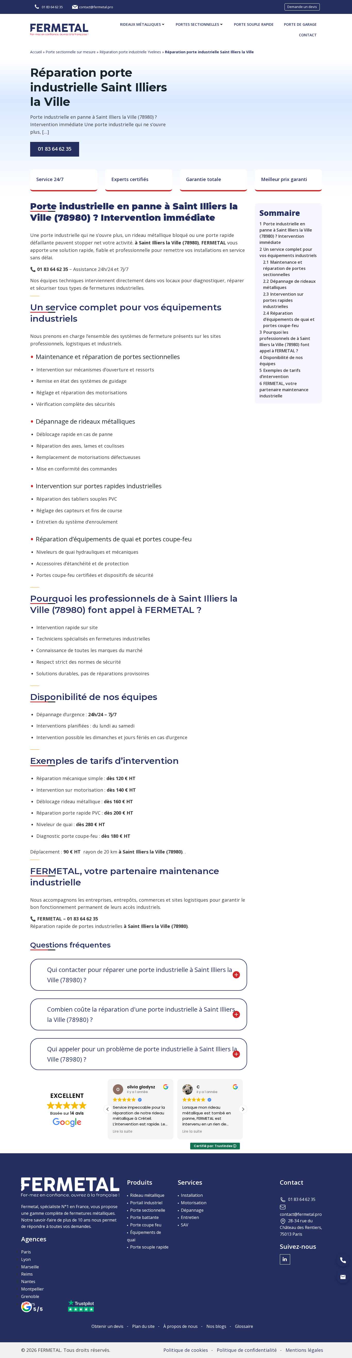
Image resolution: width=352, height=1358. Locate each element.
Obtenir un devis (107, 1326)
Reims (27, 1274)
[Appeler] (343, 1260)
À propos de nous (180, 1326)
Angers (28, 1304)
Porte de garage (300, 24)
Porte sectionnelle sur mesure (71, 51)
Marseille (30, 1267)
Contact (308, 34)
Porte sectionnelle (147, 1210)
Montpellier (32, 1289)
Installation (192, 1195)
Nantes (28, 1281)
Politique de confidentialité (247, 1350)
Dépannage (192, 1210)
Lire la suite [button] (122, 1131)
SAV (184, 1225)
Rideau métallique (147, 1195)
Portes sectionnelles (197, 24)
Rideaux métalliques (140, 24)
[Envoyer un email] (343, 1276)
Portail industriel (146, 1203)
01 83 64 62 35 (54, 148)
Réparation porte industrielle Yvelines (130, 51)
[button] (243, 1109)
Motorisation (193, 1203)
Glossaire (244, 1326)
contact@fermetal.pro (301, 1214)
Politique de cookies (185, 1350)
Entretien (190, 1217)
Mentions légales (304, 1350)
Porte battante (144, 1217)
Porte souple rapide (254, 24)
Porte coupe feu (145, 1225)
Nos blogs (216, 1326)
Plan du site (143, 1326)
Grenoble (30, 1296)
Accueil (36, 51)
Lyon (26, 1259)
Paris (26, 1252)
